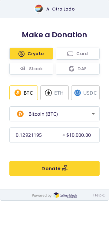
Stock (36, 69)
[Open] (93, 114)
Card (82, 54)
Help (97, 195)
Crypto (36, 54)
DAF (82, 69)
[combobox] (53, 114)
